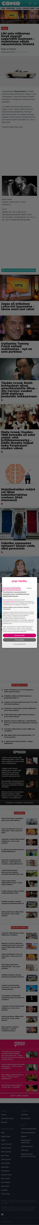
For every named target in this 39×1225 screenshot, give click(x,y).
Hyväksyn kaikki (19, 635)
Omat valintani (19, 640)
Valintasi (29, 588)
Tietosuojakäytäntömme (19, 644)
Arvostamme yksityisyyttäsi (11, 588)
